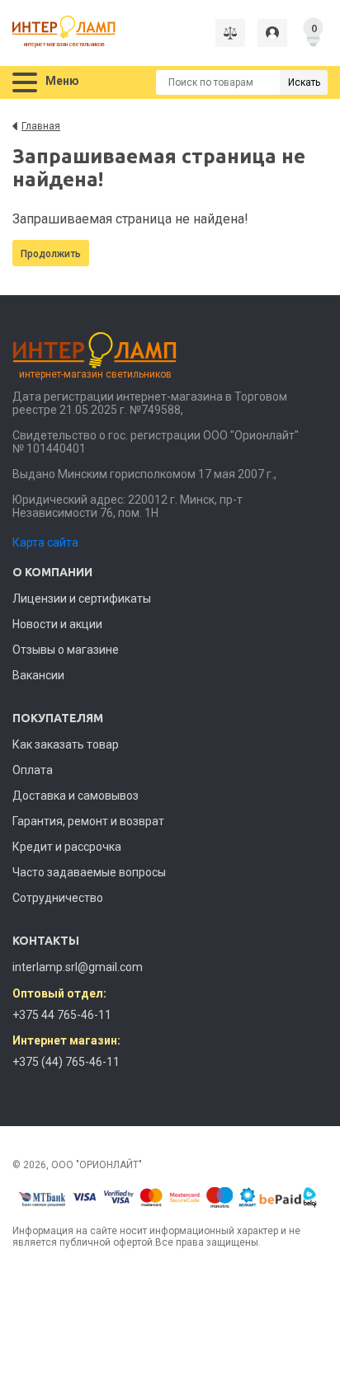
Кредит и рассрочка (66, 846)
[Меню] (24, 83)
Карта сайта (45, 542)
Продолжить (51, 254)
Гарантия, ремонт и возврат (88, 821)
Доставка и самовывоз (75, 795)
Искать (304, 82)
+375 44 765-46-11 (61, 1014)
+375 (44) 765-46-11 (66, 1061)
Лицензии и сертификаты (81, 598)
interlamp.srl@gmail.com (77, 967)
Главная (40, 126)
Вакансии (38, 675)
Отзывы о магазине (65, 649)
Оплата (32, 770)
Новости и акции (57, 624)
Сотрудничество (57, 897)
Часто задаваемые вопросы (89, 872)
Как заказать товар (65, 744)
